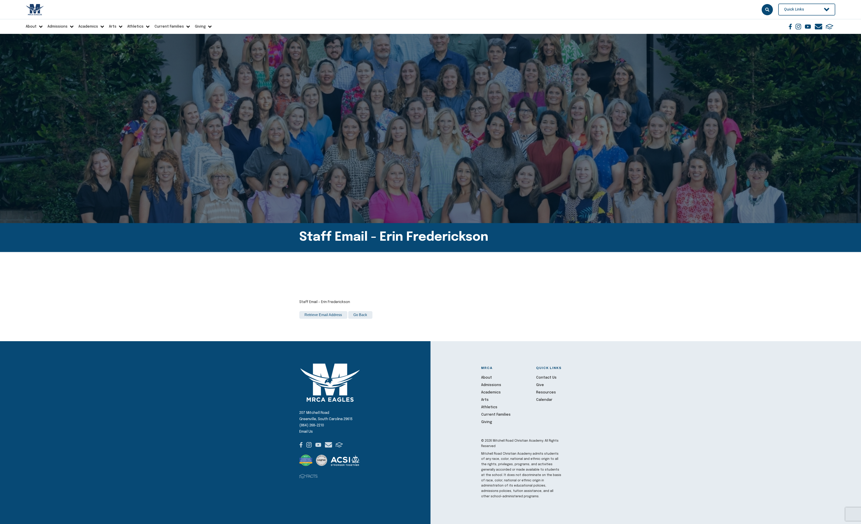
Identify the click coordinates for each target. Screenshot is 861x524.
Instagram (798, 26)
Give (540, 385)
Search (767, 9)
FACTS (829, 26)
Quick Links (794, 9)
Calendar (544, 400)
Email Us (306, 432)
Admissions (491, 385)
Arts (485, 400)
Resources (546, 392)
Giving (486, 422)
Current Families (496, 415)
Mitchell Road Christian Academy (35, 9)
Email (818, 26)
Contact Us (546, 378)
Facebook (790, 26)
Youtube (808, 26)
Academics (491, 392)
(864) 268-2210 (311, 425)
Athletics (489, 407)
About (486, 378)
